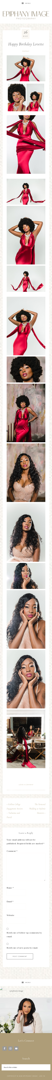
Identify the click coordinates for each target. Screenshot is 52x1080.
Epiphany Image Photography (26, 15)
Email (10, 901)
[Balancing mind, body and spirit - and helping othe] (26, 1024)
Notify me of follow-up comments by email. (24, 935)
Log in (42, 1076)
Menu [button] (28, 3)
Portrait (25, 51)
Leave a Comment (26, 785)
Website (10, 915)
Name (10, 888)
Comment (12, 851)
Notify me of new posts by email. (22, 948)
